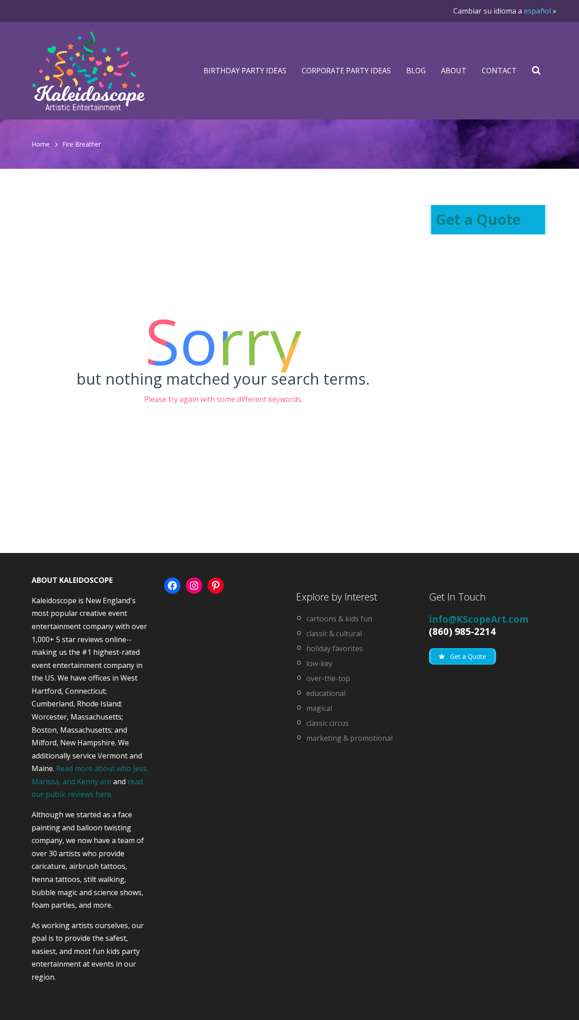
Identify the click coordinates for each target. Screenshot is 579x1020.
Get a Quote (478, 219)
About (453, 71)
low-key (319, 663)
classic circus (327, 723)
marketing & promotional (349, 738)
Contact (499, 71)
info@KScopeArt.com (479, 619)
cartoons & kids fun (339, 619)
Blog (416, 71)
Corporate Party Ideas (346, 71)
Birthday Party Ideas (245, 71)
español (537, 11)
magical (319, 708)
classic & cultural (334, 634)
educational (326, 693)
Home (41, 144)
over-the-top (328, 678)
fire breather (81, 144)
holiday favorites (334, 648)
